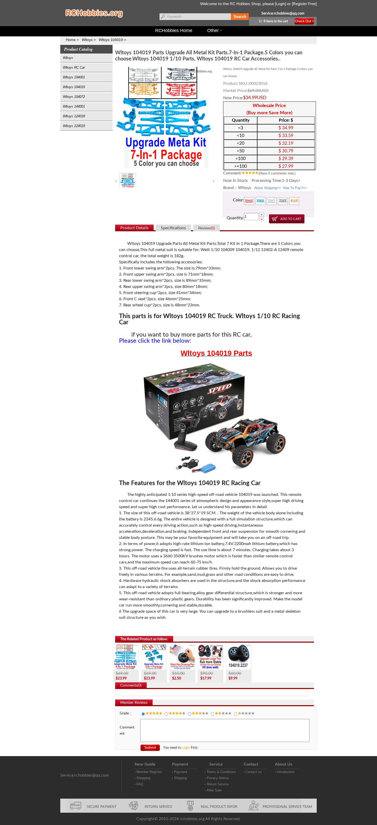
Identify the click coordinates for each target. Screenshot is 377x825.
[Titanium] (283, 202)
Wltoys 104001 (74, 77)
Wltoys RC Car (74, 67)
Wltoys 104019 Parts (216, 353)
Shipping (180, 778)
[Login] (280, 4)
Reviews (206, 228)
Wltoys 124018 (74, 116)
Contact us (253, 772)
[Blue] (260, 202)
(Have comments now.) (277, 173)
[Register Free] (304, 4)
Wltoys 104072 (74, 97)
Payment (180, 772)
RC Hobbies (240, 4)
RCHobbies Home (173, 30)
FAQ (139, 784)
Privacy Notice (218, 778)
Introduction (285, 772)
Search (240, 16)
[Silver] (271, 202)
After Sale (214, 790)
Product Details (134, 228)
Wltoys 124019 (74, 126)
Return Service (218, 784)
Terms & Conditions (221, 772)
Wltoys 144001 (74, 106)
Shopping (143, 778)
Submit (150, 747)
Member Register (149, 772)
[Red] (249, 202)
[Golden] (294, 202)
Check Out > (304, 21)
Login (186, 747)
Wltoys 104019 (74, 87)
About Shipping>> (267, 188)
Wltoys (68, 58)
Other (213, 30)
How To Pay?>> (295, 188)
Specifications (173, 228)
